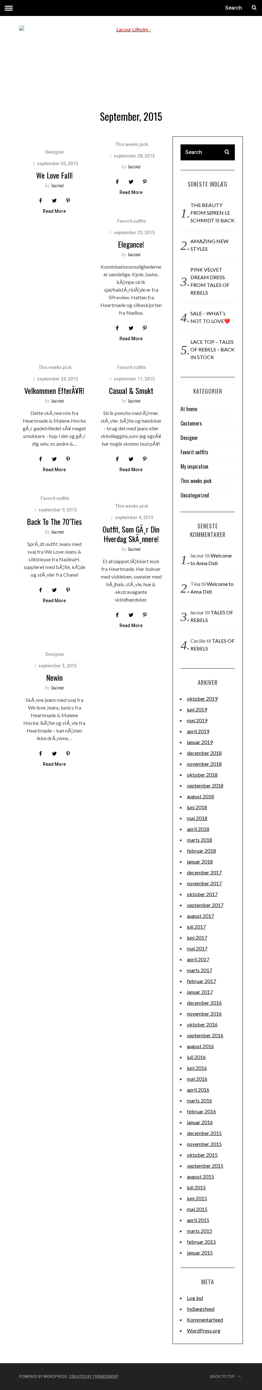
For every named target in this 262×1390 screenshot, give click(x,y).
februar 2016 (201, 1111)
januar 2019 (200, 742)
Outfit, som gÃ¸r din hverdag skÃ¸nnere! (131, 533)
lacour (57, 185)
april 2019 (198, 731)
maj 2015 (197, 1209)
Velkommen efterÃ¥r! (54, 390)
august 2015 (200, 1176)
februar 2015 (201, 1242)
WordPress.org (203, 1330)
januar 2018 (200, 861)
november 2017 (204, 883)
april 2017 (198, 959)
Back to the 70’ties (54, 521)
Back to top (223, 1376)
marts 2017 (199, 970)
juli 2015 (196, 1187)
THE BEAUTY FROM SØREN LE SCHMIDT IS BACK (212, 212)
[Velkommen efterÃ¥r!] (54, 355)
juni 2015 (197, 1198)
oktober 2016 (202, 1024)
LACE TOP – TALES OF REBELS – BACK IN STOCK (212, 349)
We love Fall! (54, 175)
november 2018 (204, 764)
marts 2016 (199, 1100)
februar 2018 (201, 851)
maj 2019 (197, 720)
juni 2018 (197, 807)
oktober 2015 (202, 1155)
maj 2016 (197, 1079)
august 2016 (200, 1046)
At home (189, 409)
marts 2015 (199, 1231)
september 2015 (205, 1166)
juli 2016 (196, 1057)
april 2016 (198, 1090)
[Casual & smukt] (131, 355)
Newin (54, 677)
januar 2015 (200, 1252)
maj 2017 (197, 948)
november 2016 (204, 1013)
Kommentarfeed (205, 1320)
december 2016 (204, 1003)
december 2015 (204, 1133)
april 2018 (198, 829)
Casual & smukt (131, 390)
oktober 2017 (202, 894)
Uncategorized (195, 495)
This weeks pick (131, 144)
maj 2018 (197, 818)
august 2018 (200, 796)
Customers (191, 423)
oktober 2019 (202, 698)
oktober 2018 (202, 775)
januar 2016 (200, 1122)
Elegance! (131, 244)
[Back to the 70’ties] (54, 486)
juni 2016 (197, 1068)
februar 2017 (201, 981)
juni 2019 (197, 709)
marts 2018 (199, 840)
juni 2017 (197, 937)
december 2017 (204, 872)
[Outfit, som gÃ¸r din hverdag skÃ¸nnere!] (131, 490)
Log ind (195, 1298)
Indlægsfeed (200, 1309)
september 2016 (205, 1035)
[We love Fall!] (54, 140)
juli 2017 (196, 927)
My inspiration (194, 466)
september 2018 (205, 785)
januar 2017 (200, 992)
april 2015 (198, 1220)
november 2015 (204, 1144)
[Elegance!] (131, 209)
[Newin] (54, 642)
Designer (55, 152)
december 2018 (204, 753)
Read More (54, 211)
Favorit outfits (131, 221)
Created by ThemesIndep (94, 1376)
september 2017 (205, 905)
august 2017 (200, 916)
